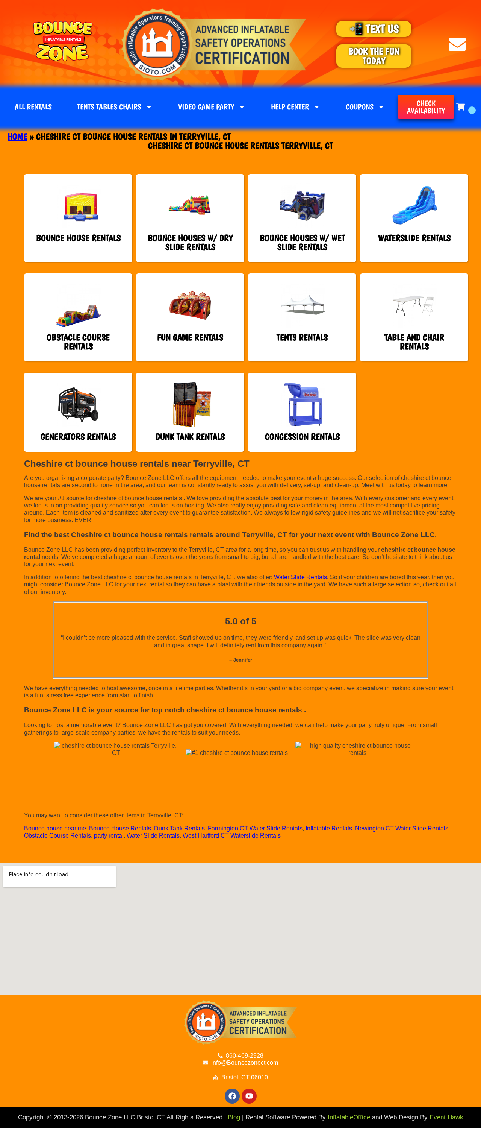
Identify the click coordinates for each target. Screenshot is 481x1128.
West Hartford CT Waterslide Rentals (232, 835)
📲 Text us (374, 28)
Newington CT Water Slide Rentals (401, 828)
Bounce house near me (55, 828)
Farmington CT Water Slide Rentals (255, 828)
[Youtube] (249, 1096)
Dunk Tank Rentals (179, 828)
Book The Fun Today (373, 56)
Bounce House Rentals (120, 828)
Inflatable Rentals (329, 828)
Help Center (290, 106)
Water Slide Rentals (300, 577)
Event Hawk (446, 1117)
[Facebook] (232, 1096)
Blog (234, 1117)
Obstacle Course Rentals (57, 835)
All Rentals (33, 106)
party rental (109, 835)
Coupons (360, 106)
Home (17, 136)
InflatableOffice (349, 1117)
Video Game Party (206, 106)
